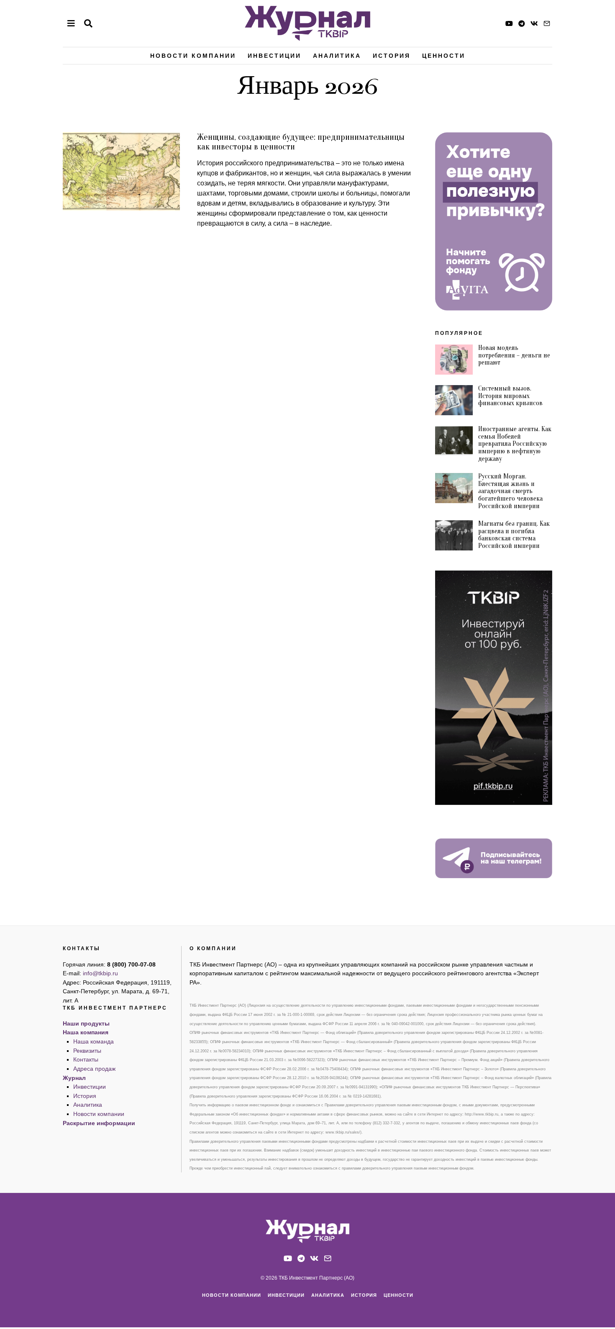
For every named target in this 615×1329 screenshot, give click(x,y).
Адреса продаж (94, 1068)
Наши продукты (86, 1023)
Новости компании (193, 55)
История (391, 55)
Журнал (74, 1078)
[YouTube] (509, 23)
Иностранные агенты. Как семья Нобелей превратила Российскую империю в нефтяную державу (514, 443)
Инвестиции (274, 55)
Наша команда (93, 1041)
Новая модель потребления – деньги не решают (514, 355)
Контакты (85, 1059)
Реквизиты (87, 1050)
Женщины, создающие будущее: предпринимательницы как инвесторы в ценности (301, 142)
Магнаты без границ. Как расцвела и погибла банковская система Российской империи (514, 535)
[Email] (546, 23)
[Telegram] (521, 23)
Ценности (443, 55)
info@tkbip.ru (100, 973)
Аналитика (337, 55)
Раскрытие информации (99, 1123)
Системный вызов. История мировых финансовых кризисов (510, 396)
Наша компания (85, 1032)
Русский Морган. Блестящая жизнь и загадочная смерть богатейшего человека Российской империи (510, 491)
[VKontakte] (534, 23)
